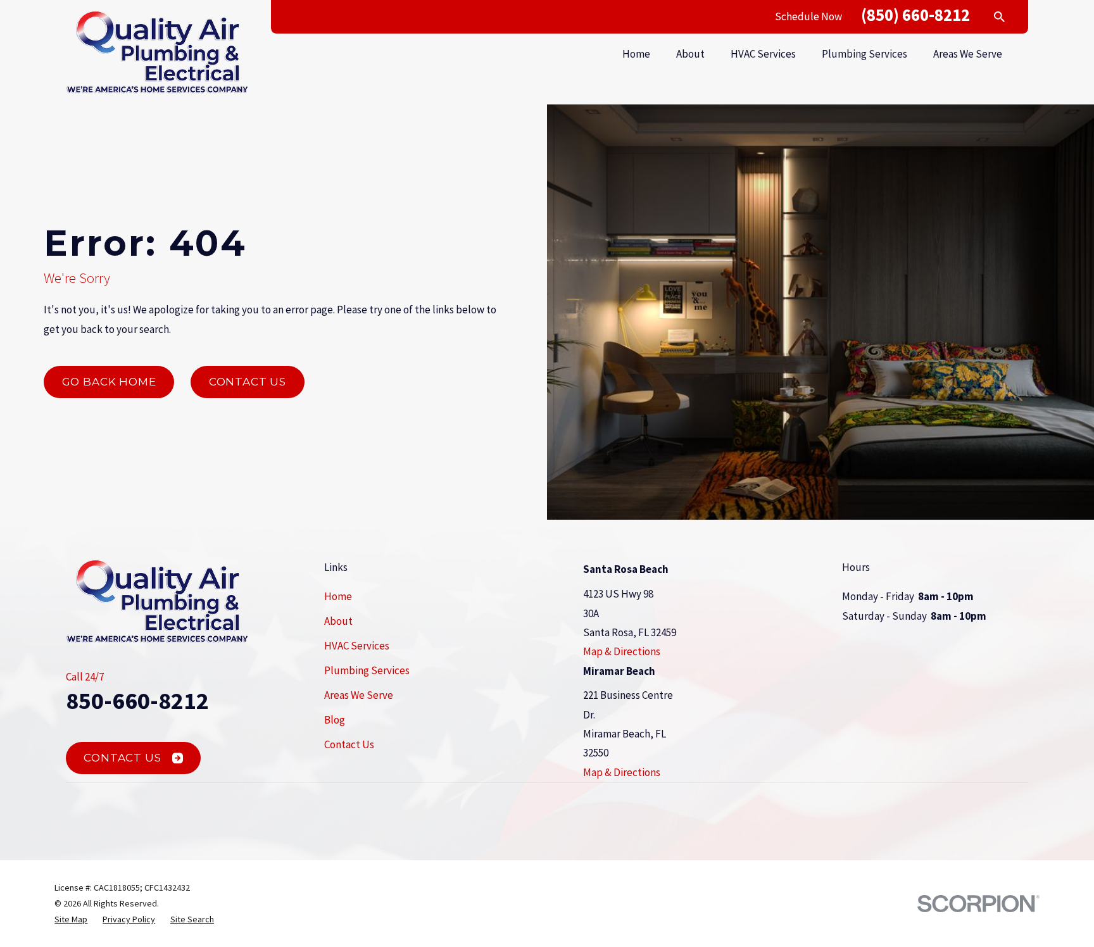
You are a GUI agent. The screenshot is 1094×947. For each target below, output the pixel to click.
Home (338, 596)
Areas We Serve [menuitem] (967, 54)
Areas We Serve (358, 695)
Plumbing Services (367, 670)
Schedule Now (808, 16)
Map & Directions (621, 651)
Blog (334, 720)
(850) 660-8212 (915, 14)
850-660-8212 (137, 700)
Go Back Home (109, 381)
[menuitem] (70, 919)
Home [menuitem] (636, 54)
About (338, 621)
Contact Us (248, 381)
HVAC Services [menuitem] (763, 54)
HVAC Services (356, 646)
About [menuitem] (690, 54)
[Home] (157, 52)
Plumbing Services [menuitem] (864, 54)
